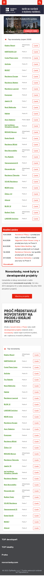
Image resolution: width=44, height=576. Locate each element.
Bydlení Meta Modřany (23, 246)
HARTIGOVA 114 (10, 52)
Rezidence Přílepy (22, 235)
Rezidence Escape (11, 76)
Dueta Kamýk (9, 138)
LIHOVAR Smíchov (11, 219)
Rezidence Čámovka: (23, 252)
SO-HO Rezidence (11, 181)
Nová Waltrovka (10, 107)
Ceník (36, 46)
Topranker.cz (23, 572)
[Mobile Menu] (4, 2)
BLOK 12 (8, 206)
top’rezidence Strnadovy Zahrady (11, 126)
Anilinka (8, 64)
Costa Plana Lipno (11, 58)
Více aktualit (8, 264)
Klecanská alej (10, 169)
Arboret (7, 200)
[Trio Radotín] (22, 17)
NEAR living (9, 188)
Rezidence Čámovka (12, 175)
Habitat (7, 113)
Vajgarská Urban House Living (26, 240)
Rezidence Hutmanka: (23, 258)
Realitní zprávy (10, 230)
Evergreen (8, 95)
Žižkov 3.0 (8, 194)
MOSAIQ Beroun (11, 132)
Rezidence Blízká (11, 144)
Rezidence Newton (11, 83)
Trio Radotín (9, 157)
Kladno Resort (10, 45)
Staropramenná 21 (11, 163)
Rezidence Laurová (12, 89)
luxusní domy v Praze (19, 327)
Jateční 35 (8, 101)
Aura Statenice (10, 120)
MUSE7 (7, 70)
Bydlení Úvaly (10, 212)
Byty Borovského (11, 151)
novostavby (8, 333)
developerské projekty (12, 330)
